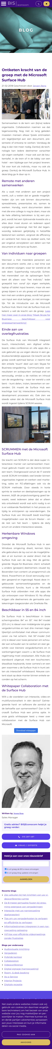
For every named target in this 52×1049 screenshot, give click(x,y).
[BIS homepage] (18, 3)
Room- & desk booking (16, 972)
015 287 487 (27, 837)
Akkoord (26, 1042)
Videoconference (13, 965)
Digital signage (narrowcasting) (21, 969)
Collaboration (11, 961)
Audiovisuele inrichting (16, 949)
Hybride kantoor (13, 957)
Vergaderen (10, 953)
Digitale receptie (13, 984)
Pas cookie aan (26, 1034)
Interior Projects (13, 980)
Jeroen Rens (39, 85)
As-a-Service (11, 976)
